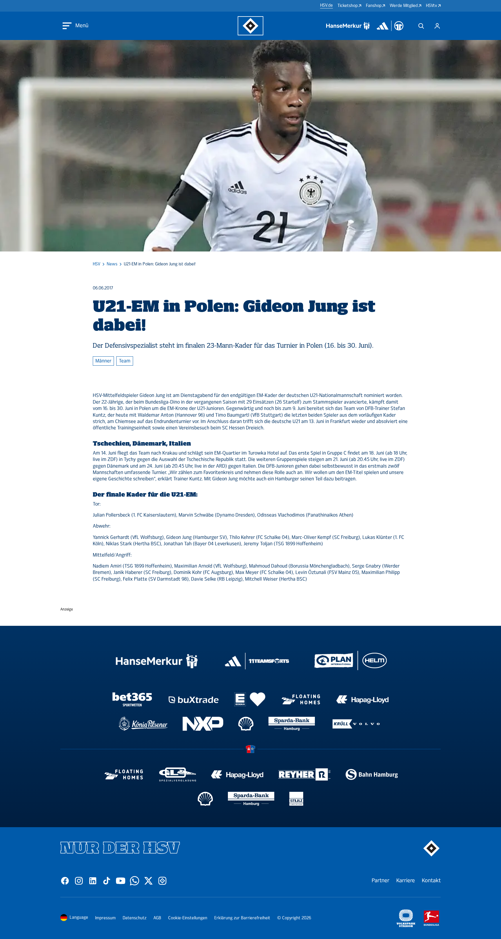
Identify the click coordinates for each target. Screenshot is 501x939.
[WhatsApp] (134, 880)
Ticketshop (347, 5)
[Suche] (421, 25)
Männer (103, 361)
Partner (380, 880)
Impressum (105, 918)
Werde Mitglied (404, 5)
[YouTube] (120, 880)
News (112, 264)
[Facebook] (65, 880)
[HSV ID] (437, 25)
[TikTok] (106, 880)
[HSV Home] (251, 25)
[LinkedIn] (92, 880)
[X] (148, 880)
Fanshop (374, 5)
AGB (157, 918)
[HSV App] (162, 880)
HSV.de (326, 5)
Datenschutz (134, 918)
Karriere (405, 880)
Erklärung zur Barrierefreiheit (242, 918)
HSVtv (431, 5)
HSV (96, 264)
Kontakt (431, 880)
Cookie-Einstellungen (187, 918)
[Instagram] (79, 880)
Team (124, 361)
